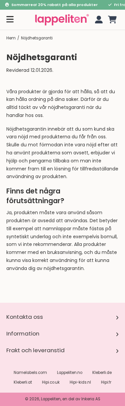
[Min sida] (98, 19)
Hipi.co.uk (51, 382)
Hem (11, 38)
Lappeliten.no (69, 372)
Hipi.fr (106, 382)
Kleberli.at (23, 382)
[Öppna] (10, 19)
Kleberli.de (102, 372)
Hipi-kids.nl (80, 382)
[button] (112, 19)
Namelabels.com (30, 372)
